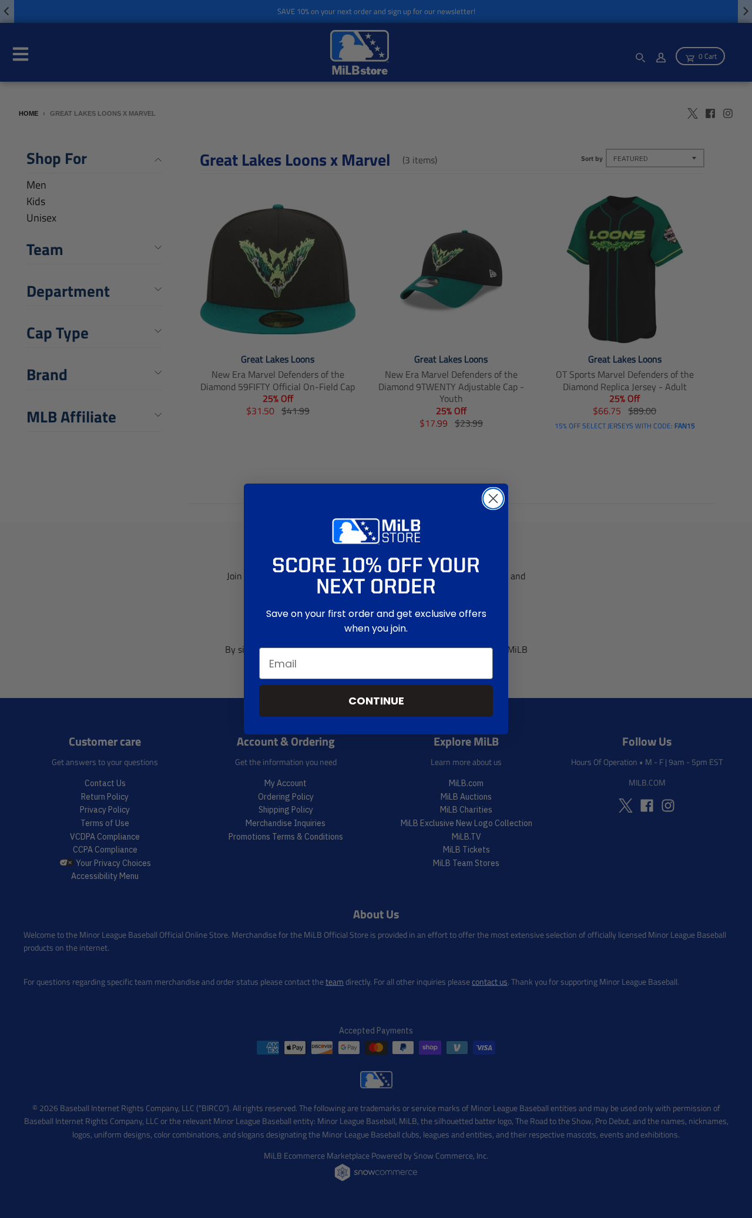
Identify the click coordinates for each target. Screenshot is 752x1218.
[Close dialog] (493, 498)
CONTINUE (376, 700)
